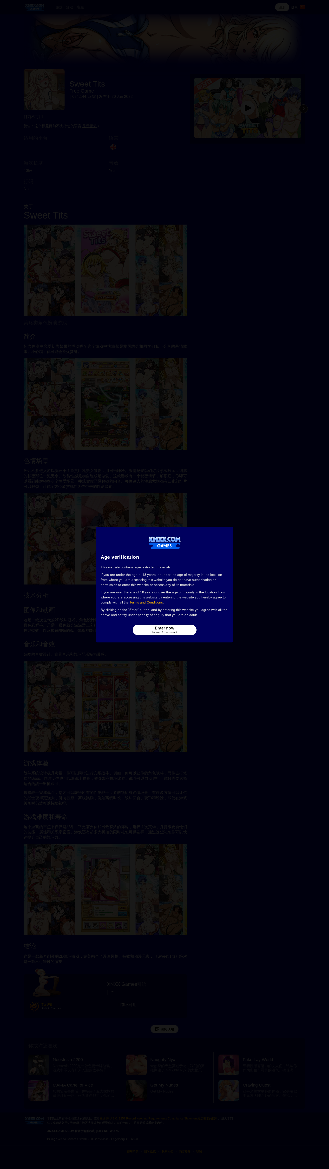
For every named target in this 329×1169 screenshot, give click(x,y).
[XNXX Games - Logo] (164, 542)
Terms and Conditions (146, 602)
